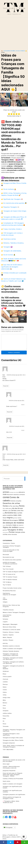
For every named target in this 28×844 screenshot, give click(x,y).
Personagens (13, 520)
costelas (5, 681)
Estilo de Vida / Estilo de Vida (11, 605)
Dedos (4, 687)
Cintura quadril (7, 676)
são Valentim (20, 525)
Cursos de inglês (7, 551)
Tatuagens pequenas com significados (14, 794)
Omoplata (5, 710)
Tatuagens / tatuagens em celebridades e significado (10, 654)
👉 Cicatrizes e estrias (8, 239)
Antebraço (6, 671)
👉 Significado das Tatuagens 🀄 (12, 199)
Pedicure (6, 520)
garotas (15, 517)
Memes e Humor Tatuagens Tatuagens (14, 612)
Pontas (12, 532)
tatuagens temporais (9, 743)
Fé (9, 506)
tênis (21, 530)
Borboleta (9, 513)
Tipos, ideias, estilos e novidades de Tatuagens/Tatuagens (13, 746)
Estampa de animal (14, 492)
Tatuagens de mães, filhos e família (14, 50)
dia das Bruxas (17, 508)
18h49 (22, 404)
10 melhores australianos (10, 563)
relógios (5, 602)
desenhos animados (19, 494)
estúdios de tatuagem (9, 562)
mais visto (17, 515)
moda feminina (7, 615)
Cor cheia (5, 508)
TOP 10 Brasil (7, 566)
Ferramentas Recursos (9, 590)
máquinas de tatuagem (9, 594)
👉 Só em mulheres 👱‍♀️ (8, 189)
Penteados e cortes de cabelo (11, 629)
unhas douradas (12, 534)
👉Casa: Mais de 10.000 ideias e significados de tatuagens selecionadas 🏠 (11, 267)
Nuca (4, 708)
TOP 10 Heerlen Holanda (10, 579)
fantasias (5, 619)
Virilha (4, 695)
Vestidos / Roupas (8, 640)
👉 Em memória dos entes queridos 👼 (14, 203)
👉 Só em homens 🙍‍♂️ (8, 255)
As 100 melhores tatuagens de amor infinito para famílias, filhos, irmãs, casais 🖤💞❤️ (13, 303)
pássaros (22, 492)
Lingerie (5, 621)
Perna (4, 723)
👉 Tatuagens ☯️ (6, 247)
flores (21, 506)
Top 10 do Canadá (8, 569)
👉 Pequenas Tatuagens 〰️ (10, 207)
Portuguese (8, 827)
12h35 (22, 430)
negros (10, 518)
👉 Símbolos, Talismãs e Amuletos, (12, 243)
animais (6, 492)
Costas (5, 689)
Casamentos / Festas (9, 543)
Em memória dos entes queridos (12, 559)
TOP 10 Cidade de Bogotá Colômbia (13, 571)
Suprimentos (6, 593)
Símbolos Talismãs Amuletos (11, 651)
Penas (4, 525)
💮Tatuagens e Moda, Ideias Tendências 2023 (11, 801)
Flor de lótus (14, 506)
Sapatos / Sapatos (8, 634)
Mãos (4, 700)
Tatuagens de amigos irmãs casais (13, 737)
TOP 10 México (7, 582)
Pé (3, 721)
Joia (4, 598)
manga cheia (6, 697)
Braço (4, 674)
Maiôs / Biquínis (7, 637)
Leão (9, 510)
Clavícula (5, 679)
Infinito (5, 510)
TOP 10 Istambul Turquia (10, 577)
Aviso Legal (6, 764)
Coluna (12, 501)
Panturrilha (6, 716)
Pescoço (5, 684)
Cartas (13, 510)
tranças (17, 532)
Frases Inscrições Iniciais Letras (12, 588)
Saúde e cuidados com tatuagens (12, 648)
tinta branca (5, 532)
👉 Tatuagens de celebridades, (11, 251)
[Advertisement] (14, 32)
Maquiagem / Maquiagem (10, 624)
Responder (6, 386)
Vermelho (9, 525)
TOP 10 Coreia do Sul (9, 574)
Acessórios (6, 616)
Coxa (4, 705)
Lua (4, 513)
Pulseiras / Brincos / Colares (11, 632)
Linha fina (19, 510)
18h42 (24, 375)
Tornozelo (5, 726)
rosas (14, 525)
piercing (5, 643)
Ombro (5, 692)
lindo (5, 494)
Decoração (6, 554)
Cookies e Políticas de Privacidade (13, 778)
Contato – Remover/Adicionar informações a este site (11, 767)
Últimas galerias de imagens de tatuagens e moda (12, 797)
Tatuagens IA (12, 530)
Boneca (5, 702)
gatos (10, 508)
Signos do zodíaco (11, 527)
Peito (4, 718)
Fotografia (6, 606)
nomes (19, 517)
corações (18, 501)
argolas (5, 599)
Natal (4, 517)
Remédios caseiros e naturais (11, 646)
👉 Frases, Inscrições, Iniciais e (11, 229)
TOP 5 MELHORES (8, 749)
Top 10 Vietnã (7, 584)
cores (6, 497)
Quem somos (6, 781)
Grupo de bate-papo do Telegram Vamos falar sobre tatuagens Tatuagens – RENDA (12, 775)
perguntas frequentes (9, 770)
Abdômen (5, 668)
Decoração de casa (8, 557)
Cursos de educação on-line (11, 550)
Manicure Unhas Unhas (9, 627)
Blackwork (10, 494)
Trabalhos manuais (8, 609)
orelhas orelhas (7, 713)
